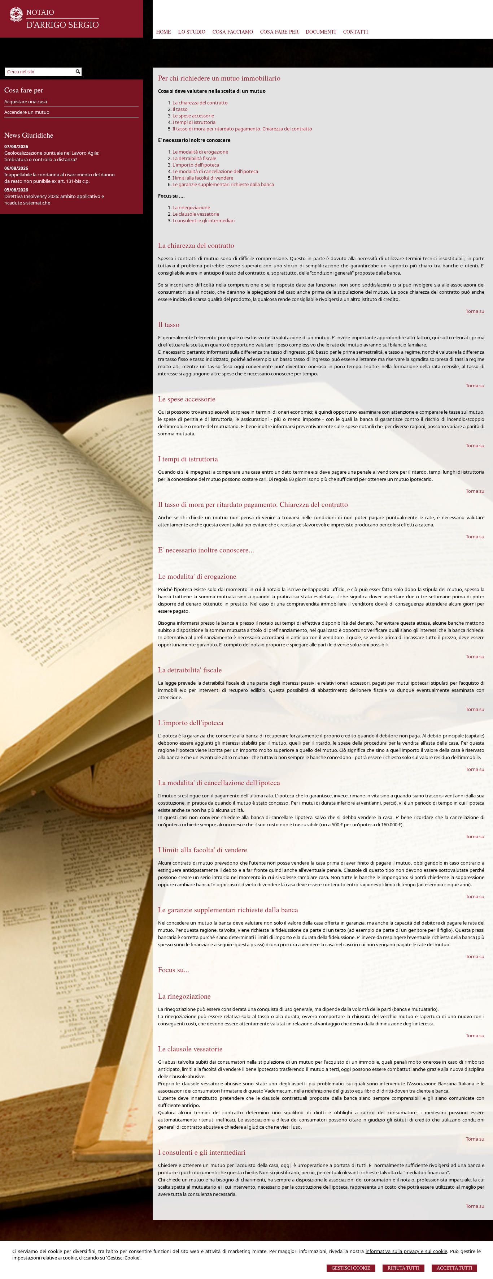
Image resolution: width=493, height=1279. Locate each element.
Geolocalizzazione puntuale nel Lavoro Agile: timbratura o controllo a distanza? (51, 156)
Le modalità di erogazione (200, 151)
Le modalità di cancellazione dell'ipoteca (215, 171)
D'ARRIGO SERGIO (62, 25)
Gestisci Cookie (351, 1268)
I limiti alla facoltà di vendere (203, 178)
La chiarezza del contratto (200, 102)
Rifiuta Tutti (403, 1268)
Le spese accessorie (193, 115)
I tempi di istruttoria (194, 122)
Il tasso (180, 109)
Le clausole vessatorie (196, 214)
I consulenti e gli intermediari (204, 220)
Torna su (475, 311)
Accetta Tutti (454, 1268)
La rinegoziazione (191, 207)
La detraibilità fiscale (194, 158)
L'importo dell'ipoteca (196, 165)
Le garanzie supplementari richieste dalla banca (223, 184)
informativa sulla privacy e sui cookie (406, 1251)
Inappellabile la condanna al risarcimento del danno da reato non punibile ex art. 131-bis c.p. (59, 177)
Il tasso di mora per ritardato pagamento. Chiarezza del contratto (242, 128)
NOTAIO (40, 13)
